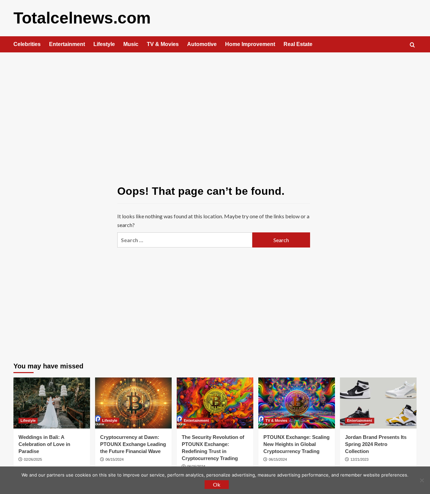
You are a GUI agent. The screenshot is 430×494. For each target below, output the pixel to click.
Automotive (202, 44)
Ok (216, 484)
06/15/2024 (114, 459)
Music (130, 44)
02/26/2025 (33, 459)
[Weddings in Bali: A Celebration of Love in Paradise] (51, 403)
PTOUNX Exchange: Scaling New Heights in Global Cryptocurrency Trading (296, 444)
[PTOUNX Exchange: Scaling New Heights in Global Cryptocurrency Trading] (296, 403)
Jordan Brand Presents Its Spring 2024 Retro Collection (375, 444)
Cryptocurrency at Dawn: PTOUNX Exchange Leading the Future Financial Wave (133, 444)
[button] (412, 45)
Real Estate (298, 44)
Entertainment (67, 44)
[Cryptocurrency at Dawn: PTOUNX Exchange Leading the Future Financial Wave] (133, 403)
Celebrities (27, 44)
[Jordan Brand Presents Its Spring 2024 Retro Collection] (378, 403)
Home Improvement (250, 44)
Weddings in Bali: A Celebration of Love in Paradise (44, 444)
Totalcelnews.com (82, 18)
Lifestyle (104, 44)
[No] (421, 480)
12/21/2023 (359, 459)
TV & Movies (163, 44)
